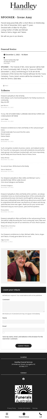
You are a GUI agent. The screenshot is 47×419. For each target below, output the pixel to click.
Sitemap (35, 408)
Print (6, 85)
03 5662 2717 (23, 366)
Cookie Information (24, 408)
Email (5, 326)
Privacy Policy (11, 408)
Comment (6, 300)
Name (5, 318)
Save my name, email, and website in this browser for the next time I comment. (23, 338)
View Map (7, 63)
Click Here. (17, 78)
